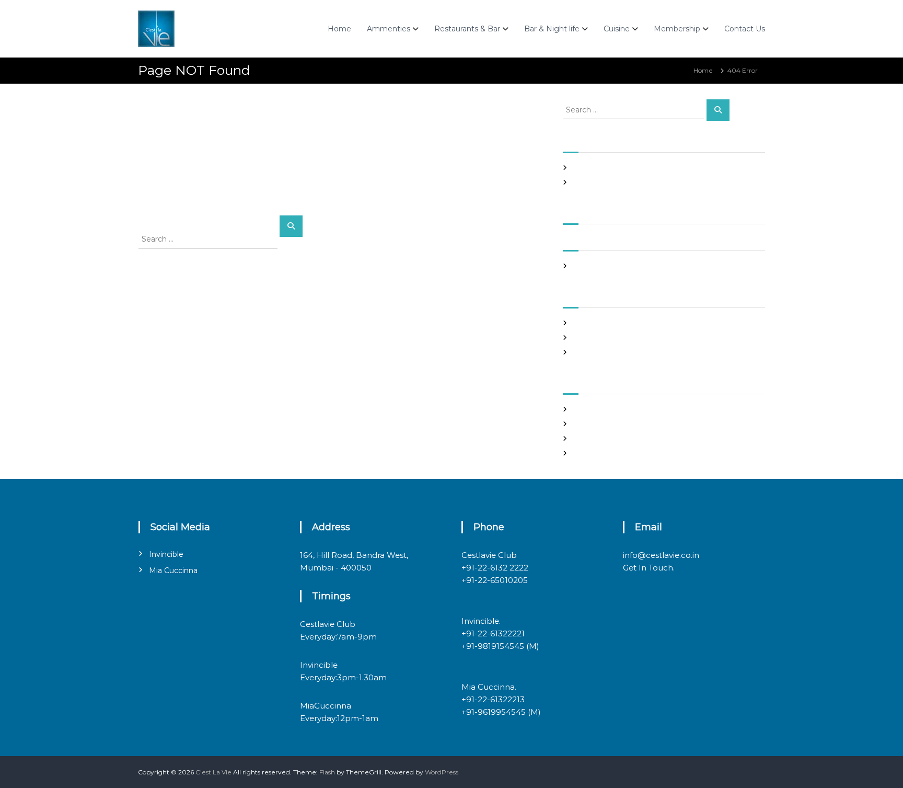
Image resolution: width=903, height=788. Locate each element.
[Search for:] (209, 238)
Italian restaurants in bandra (617, 182)
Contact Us (744, 28)
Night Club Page (599, 168)
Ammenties (388, 28)
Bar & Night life (552, 28)
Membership (677, 28)
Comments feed (599, 438)
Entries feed (592, 424)
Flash (327, 772)
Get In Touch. (649, 568)
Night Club (590, 337)
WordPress (441, 772)
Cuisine (617, 28)
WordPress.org (596, 453)
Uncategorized (596, 352)
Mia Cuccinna (173, 570)
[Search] (291, 226)
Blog (580, 323)
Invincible (166, 554)
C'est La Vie (213, 772)
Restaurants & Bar (467, 28)
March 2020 (592, 266)
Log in (582, 409)
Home (339, 28)
